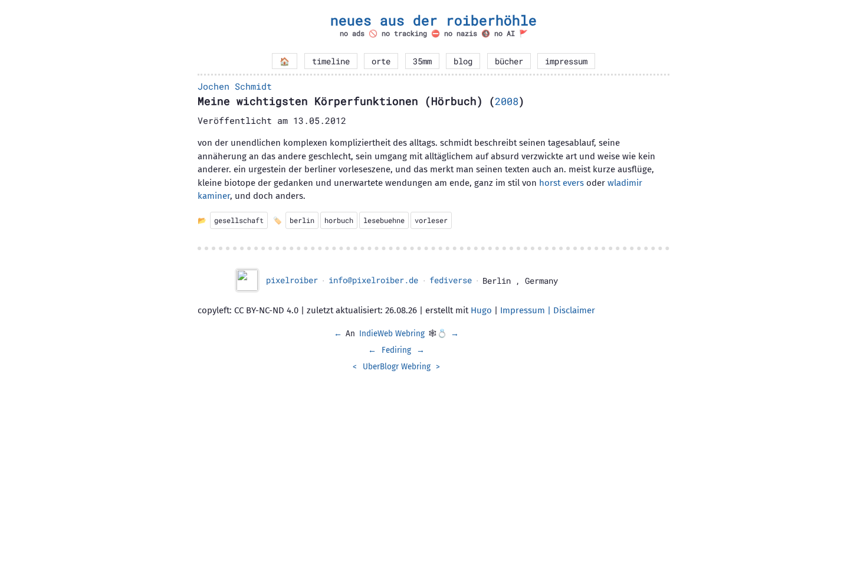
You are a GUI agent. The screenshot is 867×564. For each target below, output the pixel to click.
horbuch (338, 220)
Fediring (396, 350)
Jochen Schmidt (235, 86)
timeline (331, 61)
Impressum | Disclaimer (547, 310)
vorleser (431, 220)
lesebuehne (384, 220)
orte (381, 61)
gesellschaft (239, 220)
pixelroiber (292, 280)
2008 (506, 101)
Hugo (481, 310)
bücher (509, 61)
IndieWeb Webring (392, 334)
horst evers (561, 183)
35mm (422, 61)
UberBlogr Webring (397, 367)
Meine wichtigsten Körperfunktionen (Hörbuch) (340, 101)
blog (463, 61)
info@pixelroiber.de (373, 280)
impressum (566, 61)
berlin (302, 220)
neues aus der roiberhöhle (433, 20)
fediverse (450, 280)
